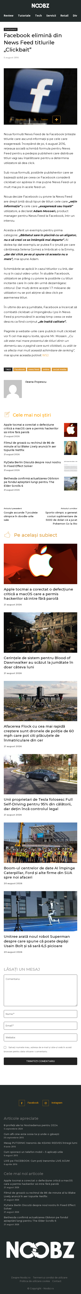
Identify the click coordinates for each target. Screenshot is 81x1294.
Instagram (57, 1102)
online (46, 369)
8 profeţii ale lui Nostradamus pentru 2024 (31, 1125)
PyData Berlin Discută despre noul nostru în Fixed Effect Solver (32, 464)
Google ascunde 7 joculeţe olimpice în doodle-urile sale (21, 516)
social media (59, 369)
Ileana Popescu (35, 382)
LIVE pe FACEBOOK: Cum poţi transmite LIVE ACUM (37, 1160)
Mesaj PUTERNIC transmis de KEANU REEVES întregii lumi (40, 1142)
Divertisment (10, 29)
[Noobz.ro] (40, 5)
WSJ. (45, 355)
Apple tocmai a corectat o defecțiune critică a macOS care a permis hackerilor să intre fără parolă (31, 428)
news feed (33, 369)
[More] (56, 119)
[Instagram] (46, 1103)
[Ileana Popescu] (13, 389)
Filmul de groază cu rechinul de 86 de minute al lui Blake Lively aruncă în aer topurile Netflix (30, 446)
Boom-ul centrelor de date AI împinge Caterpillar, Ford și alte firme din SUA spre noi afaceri (39, 872)
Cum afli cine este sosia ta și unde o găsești (31, 1134)
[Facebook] (22, 1103)
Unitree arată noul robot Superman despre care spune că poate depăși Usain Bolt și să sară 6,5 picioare (37, 941)
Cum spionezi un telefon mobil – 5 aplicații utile (33, 1151)
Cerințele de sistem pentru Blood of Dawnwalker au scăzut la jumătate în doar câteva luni (38, 662)
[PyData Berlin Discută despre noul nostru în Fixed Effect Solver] (70, 466)
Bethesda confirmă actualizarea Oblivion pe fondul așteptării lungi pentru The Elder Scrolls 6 (31, 482)
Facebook (20, 369)
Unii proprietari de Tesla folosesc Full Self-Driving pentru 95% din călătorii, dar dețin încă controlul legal (38, 804)
